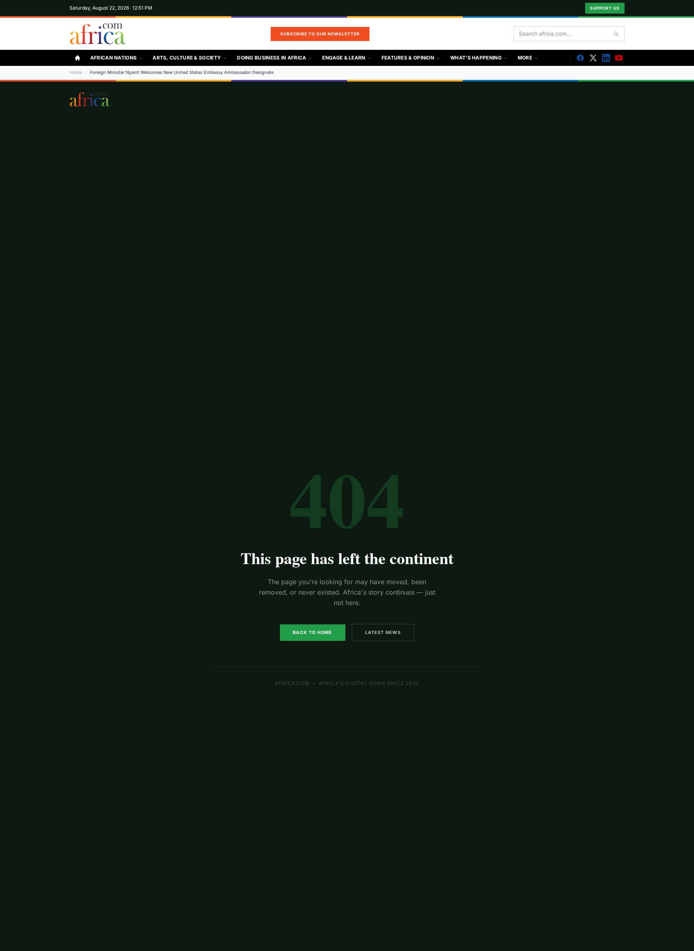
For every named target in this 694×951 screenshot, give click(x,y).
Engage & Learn (343, 58)
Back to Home (312, 632)
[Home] (77, 58)
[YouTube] (619, 57)
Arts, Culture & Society (187, 58)
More (525, 58)
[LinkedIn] (606, 57)
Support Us (605, 8)
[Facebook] (580, 57)
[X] (593, 57)
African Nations (113, 58)
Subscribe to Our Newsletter (320, 33)
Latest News (383, 632)
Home (75, 72)
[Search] (616, 33)
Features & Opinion (408, 58)
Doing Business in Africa (271, 58)
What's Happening (476, 58)
